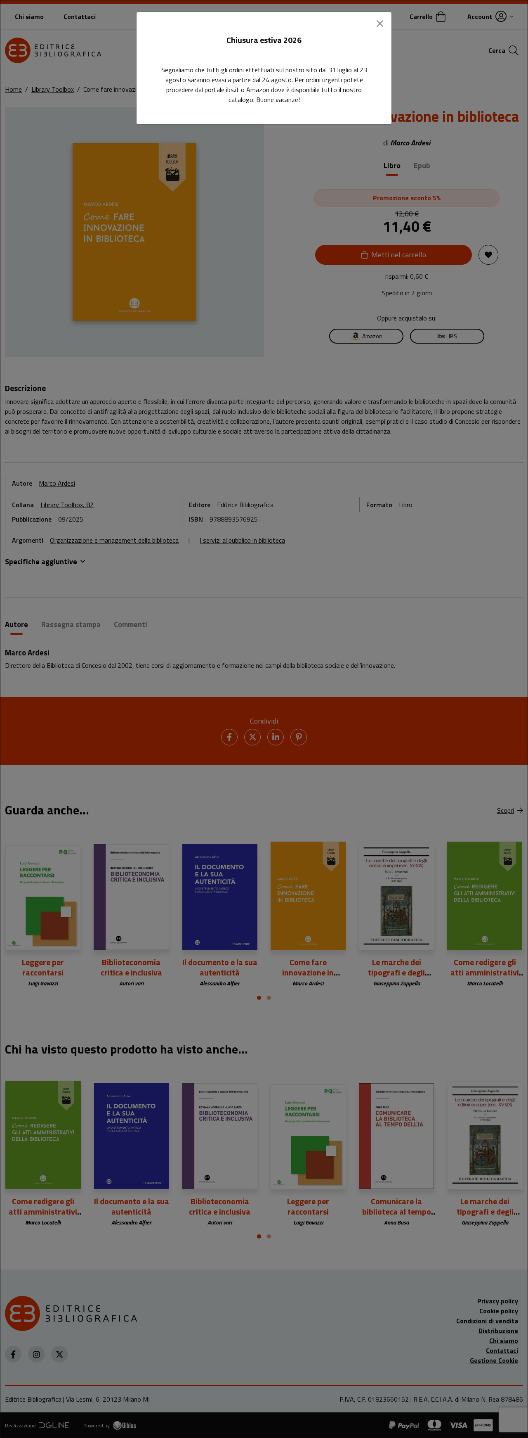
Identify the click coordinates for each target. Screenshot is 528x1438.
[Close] (380, 23)
